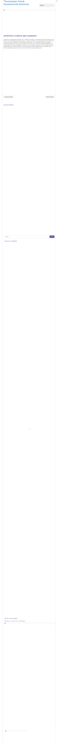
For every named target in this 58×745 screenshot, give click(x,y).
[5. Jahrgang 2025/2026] (12, 115)
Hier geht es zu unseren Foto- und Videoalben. (14, 621)
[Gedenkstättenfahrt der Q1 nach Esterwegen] (46, 145)
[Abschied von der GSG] (29, 115)
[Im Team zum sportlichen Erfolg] (46, 115)
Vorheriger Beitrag (8, 96)
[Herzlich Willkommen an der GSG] (29, 145)
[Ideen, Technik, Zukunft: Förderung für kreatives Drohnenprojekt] (12, 206)
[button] (57, 1)
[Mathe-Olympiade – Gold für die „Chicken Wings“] (46, 175)
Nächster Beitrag (50, 96)
